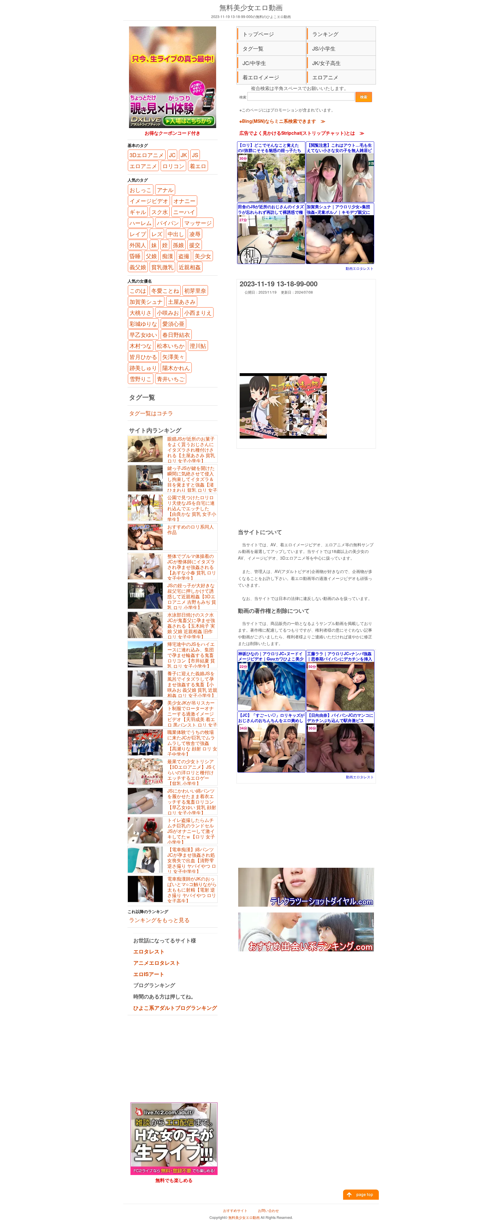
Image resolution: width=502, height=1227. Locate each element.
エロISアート (148, 974)
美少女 (203, 256)
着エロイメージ (261, 77)
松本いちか (170, 345)
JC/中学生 (254, 63)
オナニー (184, 200)
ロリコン (173, 166)
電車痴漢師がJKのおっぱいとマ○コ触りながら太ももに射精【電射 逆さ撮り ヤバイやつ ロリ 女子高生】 (192, 889)
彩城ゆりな (143, 323)
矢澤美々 (173, 356)
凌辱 (194, 234)
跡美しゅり (143, 367)
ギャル (138, 211)
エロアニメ (325, 77)
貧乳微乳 (162, 267)
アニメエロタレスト (156, 962)
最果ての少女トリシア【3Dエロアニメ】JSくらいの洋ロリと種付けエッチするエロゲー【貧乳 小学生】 (191, 772)
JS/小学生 (324, 48)
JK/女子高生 (326, 63)
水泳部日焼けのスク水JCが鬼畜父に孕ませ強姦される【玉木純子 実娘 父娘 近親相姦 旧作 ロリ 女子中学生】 (191, 625)
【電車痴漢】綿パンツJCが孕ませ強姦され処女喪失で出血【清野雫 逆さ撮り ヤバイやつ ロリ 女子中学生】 (191, 860)
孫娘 (178, 245)
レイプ (138, 234)
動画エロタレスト (360, 268)
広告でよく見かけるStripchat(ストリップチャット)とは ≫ (301, 133)
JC (172, 155)
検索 (242, 96)
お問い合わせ (268, 1210)
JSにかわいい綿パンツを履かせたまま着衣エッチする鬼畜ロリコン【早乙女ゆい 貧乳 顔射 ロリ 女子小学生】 (191, 801)
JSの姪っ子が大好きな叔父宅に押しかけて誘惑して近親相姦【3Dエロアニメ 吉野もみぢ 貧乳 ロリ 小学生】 (191, 596)
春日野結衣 (176, 334)
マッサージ (198, 223)
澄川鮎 (198, 345)
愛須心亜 (173, 323)
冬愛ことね (165, 290)
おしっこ (141, 189)
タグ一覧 (253, 48)
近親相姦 (190, 267)
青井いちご (170, 378)
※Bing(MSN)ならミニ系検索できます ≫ (282, 121)
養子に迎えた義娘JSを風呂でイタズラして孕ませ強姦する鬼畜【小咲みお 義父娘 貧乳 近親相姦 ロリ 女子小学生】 (192, 684)
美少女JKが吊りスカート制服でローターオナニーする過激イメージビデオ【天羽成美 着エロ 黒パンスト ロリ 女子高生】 (172, 716)
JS (195, 155)
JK (184, 155)
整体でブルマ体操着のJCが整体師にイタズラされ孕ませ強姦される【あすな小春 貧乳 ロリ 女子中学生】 (191, 567)
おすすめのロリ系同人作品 (190, 529)
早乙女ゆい (143, 334)
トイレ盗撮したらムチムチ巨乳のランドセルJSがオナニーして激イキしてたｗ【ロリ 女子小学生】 (191, 831)
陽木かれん (176, 367)
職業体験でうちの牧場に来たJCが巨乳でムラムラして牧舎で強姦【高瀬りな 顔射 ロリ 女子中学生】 (192, 743)
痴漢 (167, 256)
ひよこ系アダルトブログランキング (175, 1008)
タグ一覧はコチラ (151, 413)
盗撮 (183, 256)
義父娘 (138, 267)
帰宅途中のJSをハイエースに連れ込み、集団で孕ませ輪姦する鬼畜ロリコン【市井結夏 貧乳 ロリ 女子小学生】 (191, 655)
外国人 (138, 245)
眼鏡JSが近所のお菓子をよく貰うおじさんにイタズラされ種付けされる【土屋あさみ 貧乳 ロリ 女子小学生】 (191, 449)
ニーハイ (184, 211)
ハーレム (141, 223)
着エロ (198, 166)
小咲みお (168, 312)
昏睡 (135, 256)
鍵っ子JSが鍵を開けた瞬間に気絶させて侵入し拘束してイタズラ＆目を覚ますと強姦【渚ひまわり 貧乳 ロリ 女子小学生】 (172, 482)
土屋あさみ (182, 301)
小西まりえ (198, 312)
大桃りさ (141, 312)
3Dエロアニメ (147, 155)
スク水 (159, 211)
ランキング (325, 33)
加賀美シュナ (146, 301)
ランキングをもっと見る (159, 920)
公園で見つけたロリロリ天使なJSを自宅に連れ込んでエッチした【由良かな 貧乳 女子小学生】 (191, 508)
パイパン (168, 223)
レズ (156, 234)
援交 (194, 245)
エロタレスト (149, 951)
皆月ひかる (143, 356)
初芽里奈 (195, 290)
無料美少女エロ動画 (251, 7)
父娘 (151, 256)
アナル (165, 189)
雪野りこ (141, 378)
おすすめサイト (235, 1210)
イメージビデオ (149, 200)
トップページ (258, 33)
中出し (176, 234)
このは (138, 290)
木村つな (141, 345)
